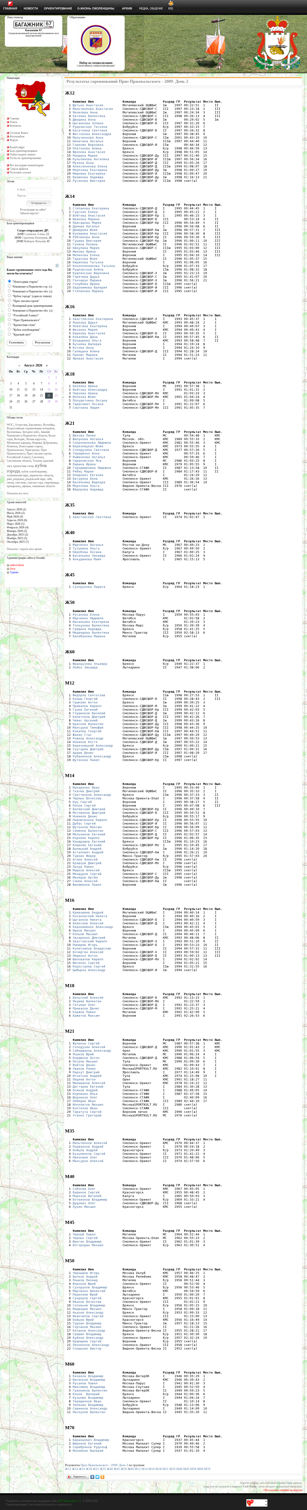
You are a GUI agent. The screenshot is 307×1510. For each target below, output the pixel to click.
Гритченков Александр (92, 794)
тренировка (13, 486)
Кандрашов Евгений (89, 841)
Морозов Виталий (87, 1196)
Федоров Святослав (89, 695)
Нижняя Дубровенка (44, 442)
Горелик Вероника (88, 145)
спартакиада (51, 482)
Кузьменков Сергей (89, 1154)
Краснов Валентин (88, 724)
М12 (138, 1469)
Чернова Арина (85, 393)
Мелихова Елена (86, 255)
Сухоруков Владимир (90, 1287)
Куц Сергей (82, 802)
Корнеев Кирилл (86, 838)
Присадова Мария (87, 222)
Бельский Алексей (88, 997)
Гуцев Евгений (85, 709)
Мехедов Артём (85, 877)
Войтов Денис (84, 1065)
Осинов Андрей (85, 1090)
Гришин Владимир (87, 1334)
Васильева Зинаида (89, 555)
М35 (172, 1469)
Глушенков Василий (89, 713)
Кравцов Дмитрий (87, 863)
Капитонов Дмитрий (89, 717)
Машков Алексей (86, 870)
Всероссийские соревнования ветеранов (30, 428)
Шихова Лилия (84, 435)
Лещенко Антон (85, 955)
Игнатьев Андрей (87, 1076)
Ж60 (131, 1469)
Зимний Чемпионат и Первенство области (28, 433)
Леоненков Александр (91, 1345)
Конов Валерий (86, 1394)
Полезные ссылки (20, 172)
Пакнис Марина (85, 355)
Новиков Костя (85, 742)
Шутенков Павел (86, 760)
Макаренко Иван (86, 787)
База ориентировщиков (23, 151)
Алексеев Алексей (88, 923)
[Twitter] (97, 1477)
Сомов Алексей (85, 881)
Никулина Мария (86, 248)
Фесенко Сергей (86, 963)
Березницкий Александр (93, 745)
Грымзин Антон (85, 702)
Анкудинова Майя (87, 559)
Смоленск (38, 457)
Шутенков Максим (87, 827)
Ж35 (103, 1469)
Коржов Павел (84, 1012)
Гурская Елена (85, 212)
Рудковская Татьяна (90, 127)
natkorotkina (17, 565)
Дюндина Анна (84, 119)
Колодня (19, 439)
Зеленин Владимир (88, 1405)
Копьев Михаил (85, 934)
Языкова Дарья (85, 322)
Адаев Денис (83, 753)
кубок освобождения (34, 471)
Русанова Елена (86, 614)
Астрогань (21, 424)
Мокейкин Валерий (88, 1450)
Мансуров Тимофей (88, 727)
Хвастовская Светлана (92, 517)
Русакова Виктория (89, 181)
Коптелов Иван (85, 1108)
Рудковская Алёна (88, 269)
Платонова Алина (87, 148)
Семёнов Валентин (88, 830)
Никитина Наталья (88, 141)
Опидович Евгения (88, 475)
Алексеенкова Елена (90, 166)
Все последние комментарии (26, 165)
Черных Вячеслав (87, 798)
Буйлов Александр (88, 1337)
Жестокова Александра (92, 134)
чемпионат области (43, 486)
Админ (14, 572)
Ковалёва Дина (85, 337)
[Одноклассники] (102, 1477)
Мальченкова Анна (88, 137)
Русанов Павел (85, 1383)
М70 (207, 1469)
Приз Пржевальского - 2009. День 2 (104, 1465)
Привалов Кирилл (87, 706)
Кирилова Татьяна (88, 262)
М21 (165, 1469)
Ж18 (89, 1469)
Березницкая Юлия (88, 446)
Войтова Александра (90, 389)
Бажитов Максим (86, 1015)
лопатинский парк (17, 475)
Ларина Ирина (84, 464)
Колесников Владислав (92, 948)
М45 (186, 1469)
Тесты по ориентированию (25, 158)
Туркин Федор (84, 856)
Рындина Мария (85, 155)
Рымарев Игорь (85, 945)
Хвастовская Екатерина (93, 319)
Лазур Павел (83, 866)
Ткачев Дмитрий (86, 791)
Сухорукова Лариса (89, 587)
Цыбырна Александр (89, 970)
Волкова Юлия (84, 397)
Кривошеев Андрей (88, 912)
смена (10, 482)
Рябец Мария (83, 471)
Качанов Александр (89, 1330)
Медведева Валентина (91, 632)
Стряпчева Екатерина (34, 237)
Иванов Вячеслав (87, 1302)
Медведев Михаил (87, 1309)
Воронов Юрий (84, 1284)
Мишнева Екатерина (89, 173)
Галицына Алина (86, 351)
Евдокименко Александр (93, 927)
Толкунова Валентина (91, 625)
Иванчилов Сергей (88, 1316)
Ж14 (75, 1469)
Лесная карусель (36, 439)
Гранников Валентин (90, 1390)
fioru (12, 568)
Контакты (15, 125)
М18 (158, 1469)
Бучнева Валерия (87, 344)
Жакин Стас (82, 735)
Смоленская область (19, 460)
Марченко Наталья (88, 545)
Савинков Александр (90, 1408)
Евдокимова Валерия (90, 287)
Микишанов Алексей (89, 1083)
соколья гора (35, 482)
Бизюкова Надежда (88, 177)
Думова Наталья (86, 226)
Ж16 (82, 1469)
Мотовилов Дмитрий (89, 812)
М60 (200, 1469)
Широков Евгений (87, 1443)
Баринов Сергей (86, 1192)
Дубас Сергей (84, 823)
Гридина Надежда (87, 629)
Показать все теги (17, 493)
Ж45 (117, 1469)
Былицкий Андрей (87, 848)
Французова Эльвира (90, 664)
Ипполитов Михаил (88, 1104)
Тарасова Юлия (85, 258)
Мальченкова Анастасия (93, 109)
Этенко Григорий (87, 1115)
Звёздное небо (30, 432)
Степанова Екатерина (91, 208)
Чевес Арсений (85, 720)
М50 (193, 1469)
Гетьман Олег (84, 1005)
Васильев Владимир (89, 1379)
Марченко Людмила (88, 618)
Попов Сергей (84, 805)
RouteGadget (17, 147)
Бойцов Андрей (85, 1150)
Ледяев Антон (84, 1079)
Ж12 (68, 1469)
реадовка (18, 479)
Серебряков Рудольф (90, 1447)
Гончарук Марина (87, 280)
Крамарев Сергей (87, 1341)
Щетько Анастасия (88, 105)
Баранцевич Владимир (91, 1440)
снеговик (20, 482)
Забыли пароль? (29, 213)
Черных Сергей (85, 1238)
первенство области (41, 475)
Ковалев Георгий (87, 731)
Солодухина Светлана (91, 450)
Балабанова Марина (89, 636)
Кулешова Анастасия (90, 233)
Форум (14, 140)
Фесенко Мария (85, 329)
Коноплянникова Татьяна (94, 266)
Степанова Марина (88, 291)
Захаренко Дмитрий (89, 937)
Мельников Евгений (89, 834)
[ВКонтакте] (92, 1477)
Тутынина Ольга (86, 548)
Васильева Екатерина (91, 622)
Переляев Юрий (85, 1294)
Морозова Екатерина (90, 170)
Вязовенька (14, 432)
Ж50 (124, 1469)
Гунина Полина (85, 244)
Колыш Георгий (85, 699)
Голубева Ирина (86, 284)
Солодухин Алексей (89, 1047)
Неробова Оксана (87, 552)
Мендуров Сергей (87, 874)
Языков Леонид (85, 1280)
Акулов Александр (88, 1312)
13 (33, 389)
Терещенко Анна (86, 453)
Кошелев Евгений (87, 845)
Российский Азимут (18, 457)
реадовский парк (35, 479)
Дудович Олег (84, 1203)
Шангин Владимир (87, 1241)
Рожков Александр (88, 738)
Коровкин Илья (85, 1094)
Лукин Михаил (84, 1207)
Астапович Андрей (88, 852)
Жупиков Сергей (86, 1043)
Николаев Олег (85, 1157)
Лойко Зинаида (85, 667)
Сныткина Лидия (86, 407)
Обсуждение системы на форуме (283, 1490)
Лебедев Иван (84, 1101)
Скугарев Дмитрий (88, 749)
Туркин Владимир (87, 1323)
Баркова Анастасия (89, 333)
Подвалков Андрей (88, 1146)
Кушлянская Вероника (91, 273)
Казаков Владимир (88, 1376)
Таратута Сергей (87, 1112)
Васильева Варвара (89, 482)
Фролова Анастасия (89, 152)
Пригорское (32, 450)
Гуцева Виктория (87, 240)
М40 (179, 1469)
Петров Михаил (85, 1061)
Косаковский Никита (90, 916)
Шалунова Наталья (88, 439)
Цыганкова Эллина (88, 123)
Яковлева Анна (85, 112)
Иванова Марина (86, 219)
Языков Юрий (83, 1054)
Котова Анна (83, 347)
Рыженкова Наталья (89, 457)
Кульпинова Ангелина (91, 159)
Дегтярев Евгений (88, 1086)
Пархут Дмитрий (86, 1072)
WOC (10, 424)
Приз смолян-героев (39, 453)
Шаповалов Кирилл (88, 959)
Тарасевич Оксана (88, 404)
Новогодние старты (30, 446)
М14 (145, 1469)
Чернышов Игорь (86, 1273)
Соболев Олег (84, 1189)
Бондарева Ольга (87, 340)
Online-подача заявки (22, 154)
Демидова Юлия (85, 230)
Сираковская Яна (87, 460)
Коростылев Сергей (89, 966)
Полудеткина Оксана (90, 400)
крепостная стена (23, 466)
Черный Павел (84, 1234)
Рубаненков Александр (92, 756)
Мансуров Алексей (88, 1161)
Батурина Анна (85, 478)
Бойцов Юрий (83, 1319)
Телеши (37, 460)
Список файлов (19, 169)
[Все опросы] (48, 265)
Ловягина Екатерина (90, 326)
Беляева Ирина (85, 386)
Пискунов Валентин (89, 1412)
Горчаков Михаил (87, 1327)
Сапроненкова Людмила (92, 442)
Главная (14, 118)
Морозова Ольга (86, 486)
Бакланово (35, 424)
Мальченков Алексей (90, 1143)
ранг (9, 479)
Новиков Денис (85, 816)
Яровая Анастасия (88, 358)
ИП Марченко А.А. (70, 1501)
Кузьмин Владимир (88, 1397)
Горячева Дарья (86, 276)
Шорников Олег (85, 1097)
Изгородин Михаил (88, 1245)
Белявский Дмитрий (89, 809)
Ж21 (96, 1469)
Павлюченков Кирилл (90, 820)
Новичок (12, 446)
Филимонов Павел (87, 884)
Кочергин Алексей (88, 952)
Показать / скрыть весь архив (24, 549)
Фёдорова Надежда (88, 489)
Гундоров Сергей (87, 1298)
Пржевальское (15, 450)
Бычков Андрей (85, 1276)
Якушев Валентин (87, 1001)
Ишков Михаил (84, 930)
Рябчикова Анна (86, 237)
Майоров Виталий (34, 241)
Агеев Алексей (85, 859)
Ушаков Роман (84, 1068)
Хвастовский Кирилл (90, 941)
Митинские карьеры (19, 442)
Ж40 (110, 1469)
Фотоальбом (17, 136)
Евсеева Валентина (89, 116)
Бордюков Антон (86, 1058)
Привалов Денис (86, 1008)
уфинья (26, 486)
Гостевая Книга (19, 133)
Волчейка (48, 424)
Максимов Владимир (89, 1387)
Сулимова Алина (34, 234)
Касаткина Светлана (90, 130)
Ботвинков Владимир (90, 1199)
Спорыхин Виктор (87, 1348)
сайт (49, 479)
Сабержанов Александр (92, 1050)
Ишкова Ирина (84, 251)
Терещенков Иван (87, 1401)
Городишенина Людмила (92, 468)
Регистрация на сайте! (33, 209)
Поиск (13, 122)
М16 (151, 1469)
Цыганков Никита (87, 919)
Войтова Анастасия (89, 215)
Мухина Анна (83, 163)
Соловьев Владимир (89, 1305)
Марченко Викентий (89, 1291)
